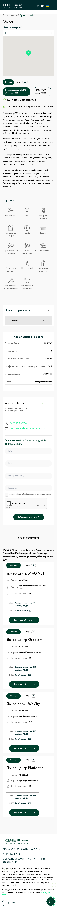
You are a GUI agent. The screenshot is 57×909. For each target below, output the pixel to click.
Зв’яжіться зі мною (27, 517)
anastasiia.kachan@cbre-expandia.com (28, 428)
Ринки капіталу (11, 854)
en (42, 6)
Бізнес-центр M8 (11, 15)
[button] (28, 53)
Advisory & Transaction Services (21, 849)
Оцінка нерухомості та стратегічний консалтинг (24, 860)
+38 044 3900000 (18, 423)
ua (38, 6)
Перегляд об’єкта (22, 620)
